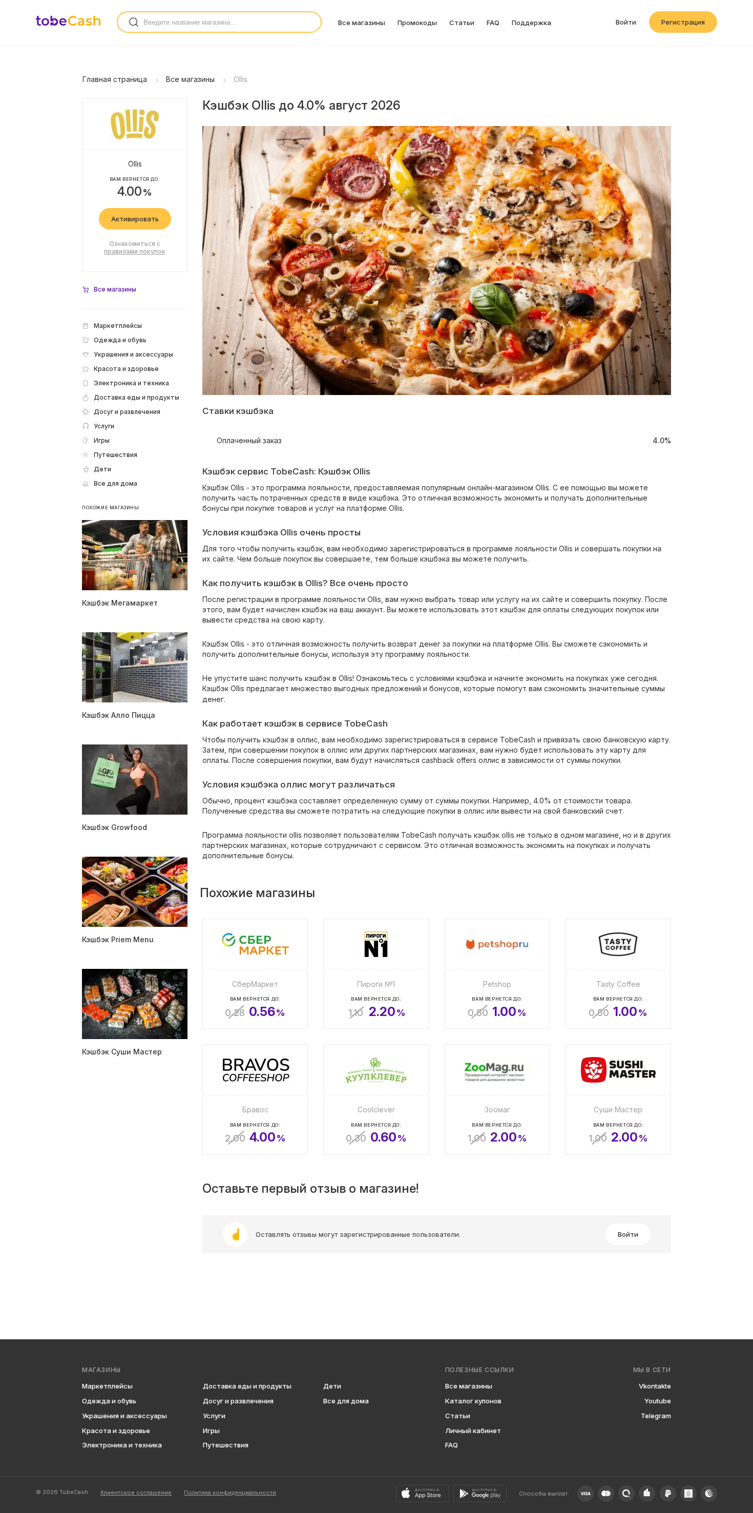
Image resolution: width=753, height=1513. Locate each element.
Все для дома (346, 1401)
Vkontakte (655, 1386)
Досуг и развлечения (238, 1401)
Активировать (135, 219)
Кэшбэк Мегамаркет (120, 602)
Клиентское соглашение (136, 1492)
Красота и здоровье (116, 1430)
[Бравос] (255, 1099)
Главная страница (114, 79)
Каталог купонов (473, 1401)
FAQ (493, 22)
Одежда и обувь (109, 1401)
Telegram (656, 1416)
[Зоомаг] (497, 1099)
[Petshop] (497, 974)
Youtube (657, 1401)
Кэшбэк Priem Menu (118, 939)
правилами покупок (134, 251)
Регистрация (683, 22)
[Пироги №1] (376, 974)
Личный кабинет (473, 1430)
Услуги (214, 1416)
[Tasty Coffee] (618, 974)
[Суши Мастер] (618, 1099)
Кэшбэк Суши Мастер (122, 1051)
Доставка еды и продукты (247, 1386)
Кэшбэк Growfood (114, 827)
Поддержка (531, 22)
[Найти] (133, 22)
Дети (332, 1386)
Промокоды (417, 22)
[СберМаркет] (255, 974)
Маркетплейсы (107, 1386)
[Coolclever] (376, 1099)
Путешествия (225, 1445)
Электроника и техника (122, 1445)
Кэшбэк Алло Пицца (118, 715)
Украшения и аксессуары (124, 1416)
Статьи (461, 22)
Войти (626, 22)
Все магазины (361, 22)
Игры (211, 1430)
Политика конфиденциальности (230, 1492)
